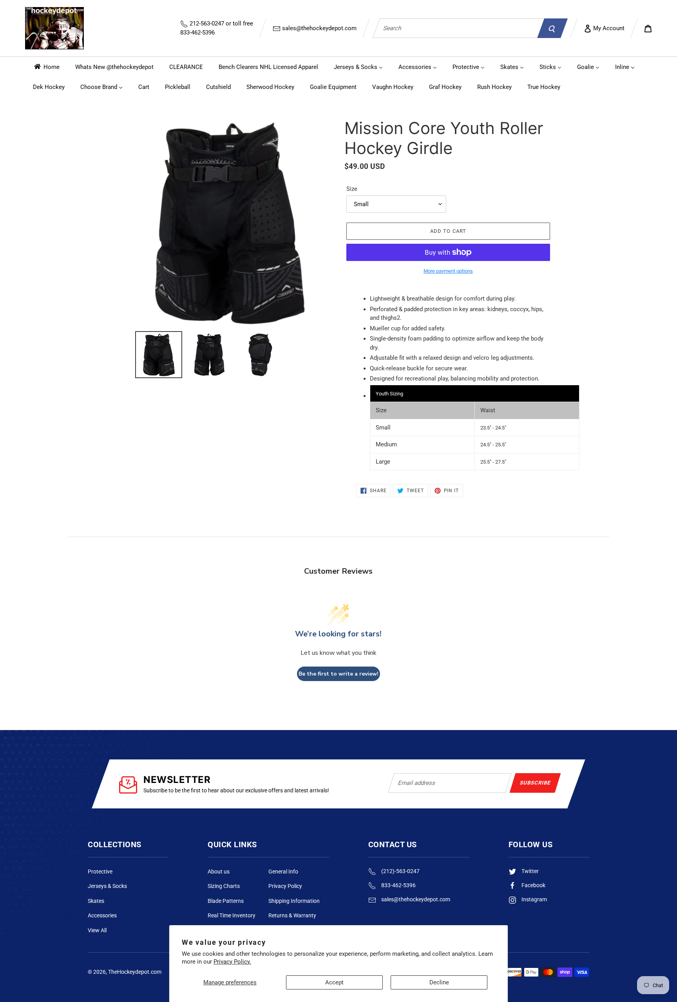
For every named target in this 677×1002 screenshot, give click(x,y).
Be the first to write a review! (338, 674)
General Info (283, 871)
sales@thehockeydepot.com (319, 28)
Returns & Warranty (292, 915)
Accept (334, 982)
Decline (439, 982)
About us (219, 871)
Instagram (533, 899)
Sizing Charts (224, 886)
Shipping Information (294, 901)
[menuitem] (46, 67)
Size (351, 188)
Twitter (529, 871)
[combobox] (458, 28)
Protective (100, 871)
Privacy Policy (285, 886)
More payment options (448, 271)
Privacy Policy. (232, 961)
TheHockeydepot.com (134, 972)
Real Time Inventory (231, 915)
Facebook (532, 885)
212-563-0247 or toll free (216, 28)
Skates (96, 901)
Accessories (102, 915)
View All (97, 930)
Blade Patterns (226, 901)
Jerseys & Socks (107, 886)
